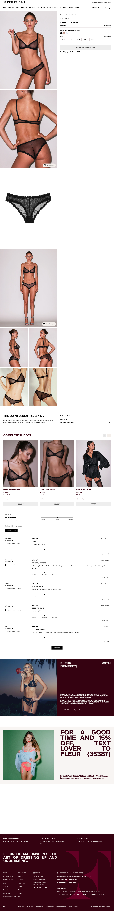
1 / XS (63, 40)
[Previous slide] (104, 435)
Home (62, 15)
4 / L (85, 40)
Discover (95, 8)
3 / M (78, 40)
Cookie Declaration (73, 907)
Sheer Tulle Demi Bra (11, 489)
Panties (24, 8)
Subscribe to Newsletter (67, 883)
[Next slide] (109, 435)
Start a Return (7, 893)
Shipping (5, 887)
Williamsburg (83, 895)
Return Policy (6, 890)
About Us (20, 876)
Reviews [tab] (9, 526)
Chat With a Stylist (8, 876)
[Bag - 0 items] (110, 8)
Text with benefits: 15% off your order (101, 2)
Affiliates (20, 890)
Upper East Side (98, 895)
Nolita (72, 895)
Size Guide (107, 36)
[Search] (102, 8)
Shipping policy (50, 907)
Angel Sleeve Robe (83, 489)
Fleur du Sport (52, 8)
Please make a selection (85, 48)
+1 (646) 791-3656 (38, 876)
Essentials (41, 8)
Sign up (66, 710)
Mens (77, 8)
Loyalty (20, 887)
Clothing (32, 8)
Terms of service (39, 907)
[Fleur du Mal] (14, 2)
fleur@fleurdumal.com (39, 879)
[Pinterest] (40, 888)
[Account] (106, 8)
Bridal (71, 8)
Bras (17, 8)
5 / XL (92, 40)
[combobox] (20, 499)
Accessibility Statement (9, 897)
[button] (28, 50)
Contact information (61, 907)
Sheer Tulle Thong (47, 489)
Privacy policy (30, 907)
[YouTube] (46, 888)
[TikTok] (37, 888)
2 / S (71, 40)
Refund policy (21, 907)
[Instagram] (34, 888)
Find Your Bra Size (8, 880)
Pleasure (63, 8)
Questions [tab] (19, 526)
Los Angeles (62, 895)
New (4, 8)
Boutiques (21, 880)
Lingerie (11, 8)
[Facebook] (43, 888)
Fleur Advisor (21, 883)
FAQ (4, 883)
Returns (20, 893)
